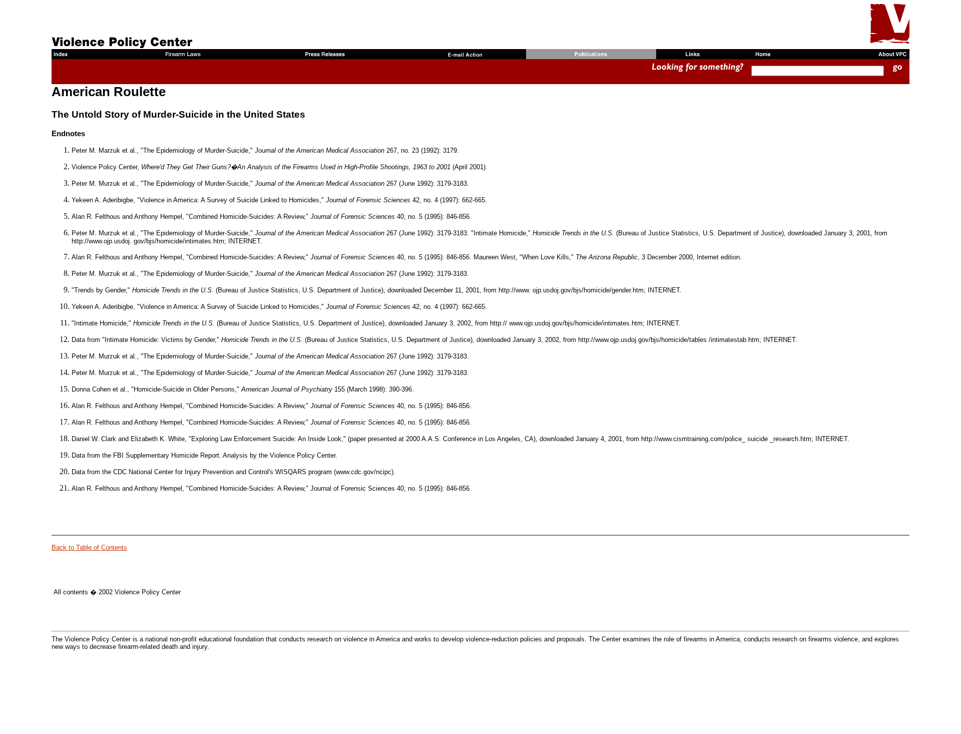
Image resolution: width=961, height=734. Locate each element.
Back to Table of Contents (89, 547)
